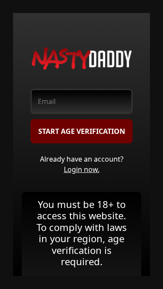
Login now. (82, 169)
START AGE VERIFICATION (81, 131)
